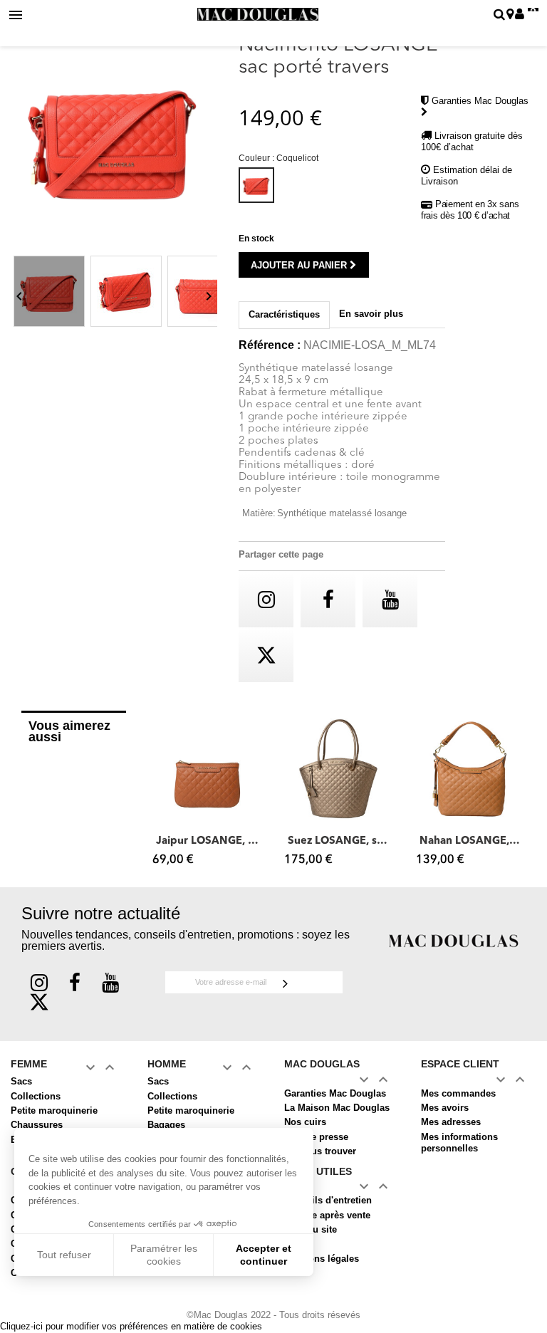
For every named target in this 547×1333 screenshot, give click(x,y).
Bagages (166, 1124)
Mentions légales (321, 1258)
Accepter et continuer (263, 1255)
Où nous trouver (320, 1151)
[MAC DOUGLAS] (453, 940)
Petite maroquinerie (54, 1110)
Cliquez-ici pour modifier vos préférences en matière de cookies (131, 1326)
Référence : (270, 345)
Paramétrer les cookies (163, 1255)
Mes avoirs (445, 1107)
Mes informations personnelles (459, 1142)
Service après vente (327, 1215)
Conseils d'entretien (328, 1200)
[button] (160, 794)
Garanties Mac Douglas (335, 1093)
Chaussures (37, 1124)
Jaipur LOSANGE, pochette (207, 841)
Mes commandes (458, 1093)
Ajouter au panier (300, 265)
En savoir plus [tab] (371, 313)
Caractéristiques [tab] (284, 314)
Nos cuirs (305, 1122)
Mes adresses (451, 1122)
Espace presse (316, 1136)
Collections (36, 1096)
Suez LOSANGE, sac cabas (339, 841)
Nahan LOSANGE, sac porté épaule (471, 841)
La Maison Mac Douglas (337, 1107)
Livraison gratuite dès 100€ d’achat (472, 141)
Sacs (21, 1081)
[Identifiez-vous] (519, 15)
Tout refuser (64, 1254)
